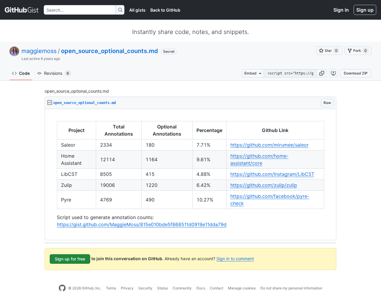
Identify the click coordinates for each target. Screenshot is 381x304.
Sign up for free (70, 258)
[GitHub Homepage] (62, 288)
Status (162, 288)
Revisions (56, 73)
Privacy (127, 288)
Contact (216, 288)
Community (182, 288)
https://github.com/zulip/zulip (263, 185)
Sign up (365, 10)
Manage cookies (242, 288)
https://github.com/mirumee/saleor (269, 145)
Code (24, 73)
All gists (137, 10)
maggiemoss (39, 51)
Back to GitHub (165, 10)
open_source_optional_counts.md (109, 51)
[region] (190, 174)
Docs (200, 288)
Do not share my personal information (291, 288)
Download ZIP (356, 73)
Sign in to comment (235, 258)
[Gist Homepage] (22, 9)
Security (145, 288)
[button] (322, 73)
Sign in (341, 10)
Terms (111, 288)
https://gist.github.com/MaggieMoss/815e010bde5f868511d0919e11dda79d (142, 224)
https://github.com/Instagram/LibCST (272, 174)
